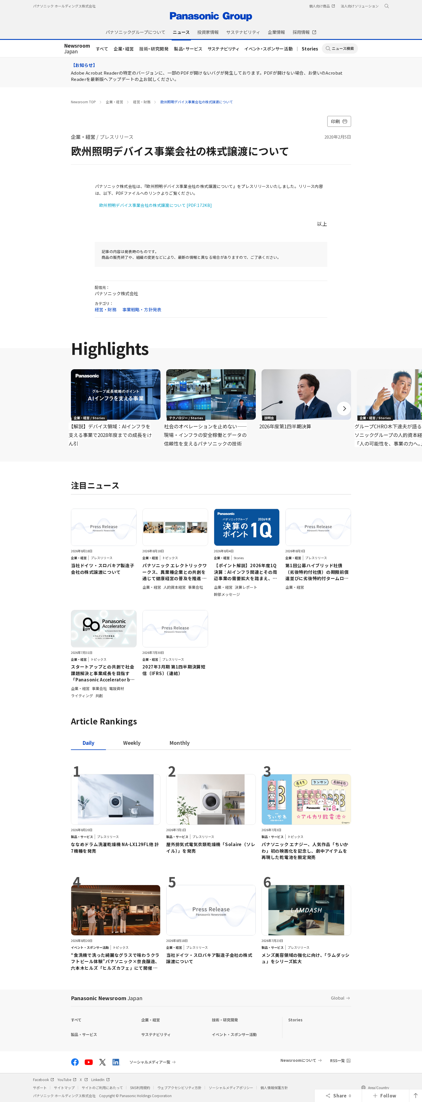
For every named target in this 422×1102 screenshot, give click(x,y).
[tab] (132, 742)
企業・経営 (124, 49)
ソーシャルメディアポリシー (231, 1087)
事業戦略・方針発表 (141, 309)
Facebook (41, 1079)
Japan (77, 49)
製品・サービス (188, 49)
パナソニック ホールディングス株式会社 (64, 5)
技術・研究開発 (154, 49)
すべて (102, 49)
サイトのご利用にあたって (102, 1087)
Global (337, 998)
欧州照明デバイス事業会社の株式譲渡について (196, 101)
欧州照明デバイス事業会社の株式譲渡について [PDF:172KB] (155, 205)
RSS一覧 (337, 1060)
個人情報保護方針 (274, 1087)
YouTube (64, 1079)
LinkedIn (97, 1079)
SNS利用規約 (140, 1087)
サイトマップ (64, 1087)
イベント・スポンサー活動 (269, 49)
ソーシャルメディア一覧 (149, 1062)
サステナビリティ (223, 49)
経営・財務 (141, 101)
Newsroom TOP (83, 101)
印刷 (335, 121)
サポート (40, 1087)
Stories (310, 49)
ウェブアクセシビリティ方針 (179, 1087)
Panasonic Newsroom (106, 998)
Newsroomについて (298, 1060)
